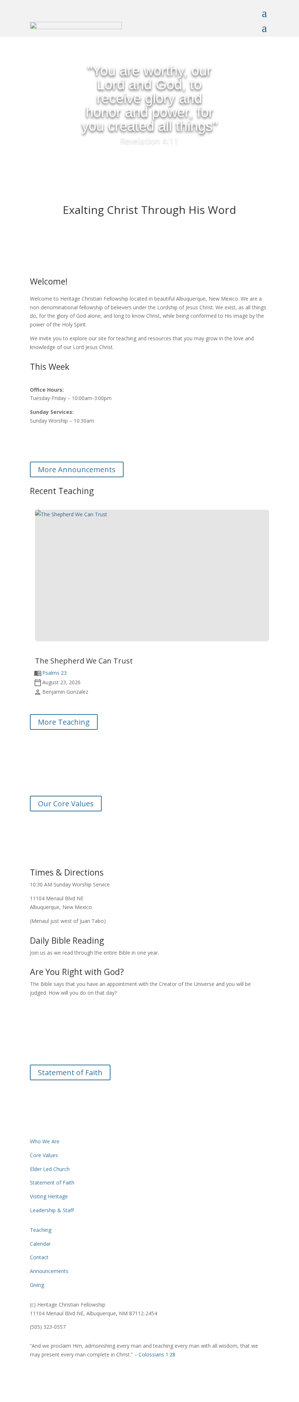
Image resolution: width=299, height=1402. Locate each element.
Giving (37, 1284)
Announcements (49, 1271)
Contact (39, 1257)
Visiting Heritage (49, 1196)
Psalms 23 (54, 672)
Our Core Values (66, 803)
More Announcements (77, 469)
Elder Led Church (50, 1169)
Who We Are (44, 1141)
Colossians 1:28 (157, 1354)
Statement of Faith (70, 1072)
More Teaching (64, 722)
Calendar (40, 1243)
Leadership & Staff (52, 1210)
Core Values (44, 1155)
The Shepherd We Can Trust (84, 661)
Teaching (40, 1229)
